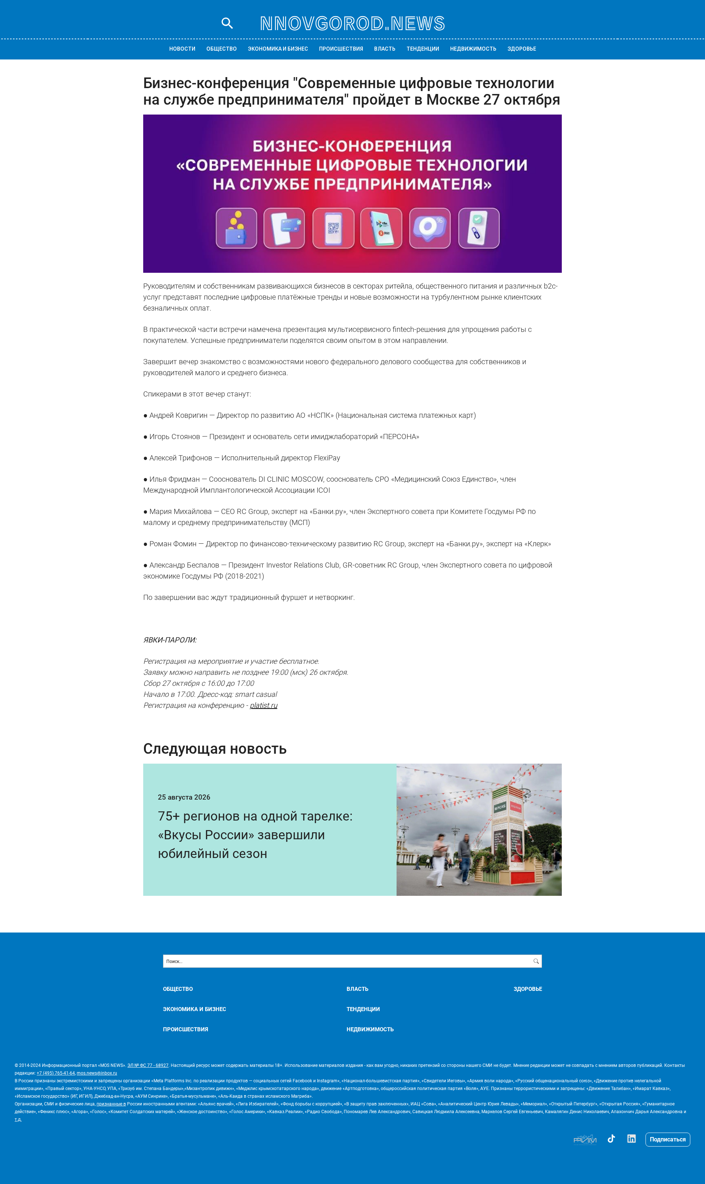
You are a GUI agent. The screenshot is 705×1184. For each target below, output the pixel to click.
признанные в (111, 1104)
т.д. (18, 1119)
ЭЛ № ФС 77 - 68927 (148, 1065)
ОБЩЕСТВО (221, 49)
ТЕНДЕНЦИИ (422, 49)
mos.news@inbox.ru (97, 1073)
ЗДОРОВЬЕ (521, 49)
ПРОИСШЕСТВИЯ (341, 49)
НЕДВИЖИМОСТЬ (473, 49)
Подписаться (668, 1139)
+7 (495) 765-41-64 (56, 1073)
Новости (182, 49)
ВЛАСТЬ (384, 49)
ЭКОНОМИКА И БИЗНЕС (278, 49)
